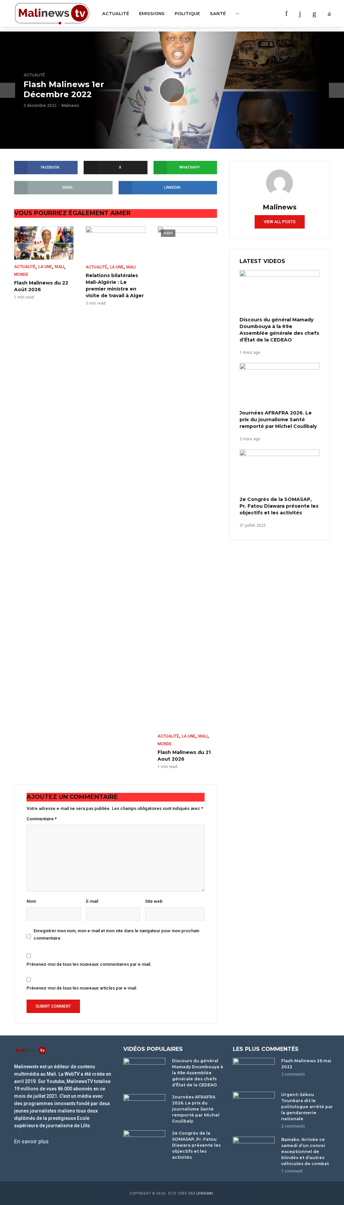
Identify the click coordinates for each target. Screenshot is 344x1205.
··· (237, 13)
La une (45, 266)
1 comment (292, 1171)
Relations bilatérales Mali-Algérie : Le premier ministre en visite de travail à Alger (115, 285)
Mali (59, 266)
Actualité (115, 13)
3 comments (293, 1074)
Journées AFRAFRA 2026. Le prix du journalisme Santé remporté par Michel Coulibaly (278, 419)
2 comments (293, 1126)
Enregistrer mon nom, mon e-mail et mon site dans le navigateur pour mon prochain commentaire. (116, 934)
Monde (21, 274)
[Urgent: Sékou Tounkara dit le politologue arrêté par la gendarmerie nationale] (254, 1106)
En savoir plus (31, 1141)
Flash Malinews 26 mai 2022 (306, 1063)
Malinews (70, 105)
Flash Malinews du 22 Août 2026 (41, 286)
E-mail (92, 901)
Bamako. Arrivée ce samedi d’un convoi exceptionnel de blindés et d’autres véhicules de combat (305, 1151)
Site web (154, 901)
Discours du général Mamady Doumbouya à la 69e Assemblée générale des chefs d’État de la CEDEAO (279, 330)
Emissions (152, 13)
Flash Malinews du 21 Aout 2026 (184, 755)
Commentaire (42, 818)
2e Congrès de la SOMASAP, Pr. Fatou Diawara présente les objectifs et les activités (279, 506)
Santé (218, 13)
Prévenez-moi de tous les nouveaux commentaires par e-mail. (89, 964)
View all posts (280, 221)
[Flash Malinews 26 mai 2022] (254, 1072)
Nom (31, 901)
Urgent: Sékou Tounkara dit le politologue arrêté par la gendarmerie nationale (307, 1106)
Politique (187, 13)
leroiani (204, 1193)
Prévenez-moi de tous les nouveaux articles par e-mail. (82, 988)
